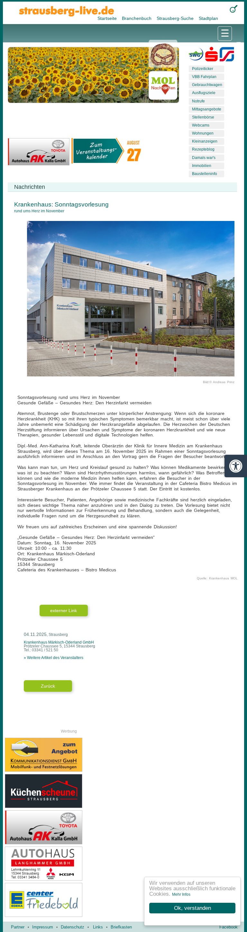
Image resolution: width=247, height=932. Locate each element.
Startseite (107, 18)
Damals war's (203, 157)
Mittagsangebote (206, 109)
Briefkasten (121, 927)
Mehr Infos (181, 894)
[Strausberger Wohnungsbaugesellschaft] (196, 55)
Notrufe (198, 101)
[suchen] (234, 9)
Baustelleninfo (204, 173)
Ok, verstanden (192, 908)
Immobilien (201, 165)
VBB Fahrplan (204, 77)
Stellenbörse (203, 117)
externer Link (63, 610)
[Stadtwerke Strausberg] (227, 55)
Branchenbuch (137, 18)
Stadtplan (208, 18)
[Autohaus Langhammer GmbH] (64, 864)
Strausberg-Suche (176, 18)
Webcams (200, 125)
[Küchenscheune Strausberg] (64, 791)
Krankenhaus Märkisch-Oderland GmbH (59, 642)
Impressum (42, 927)
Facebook (228, 927)
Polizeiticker (202, 68)
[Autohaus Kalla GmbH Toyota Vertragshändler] (64, 827)
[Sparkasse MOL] (211, 55)
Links (98, 927)
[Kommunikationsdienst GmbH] (64, 755)
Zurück (48, 686)
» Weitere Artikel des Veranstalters (53, 657)
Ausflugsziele (203, 93)
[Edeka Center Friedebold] (64, 900)
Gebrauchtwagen (207, 85)
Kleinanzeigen (204, 141)
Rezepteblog (203, 149)
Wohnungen (203, 133)
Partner (17, 927)
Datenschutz (72, 927)
